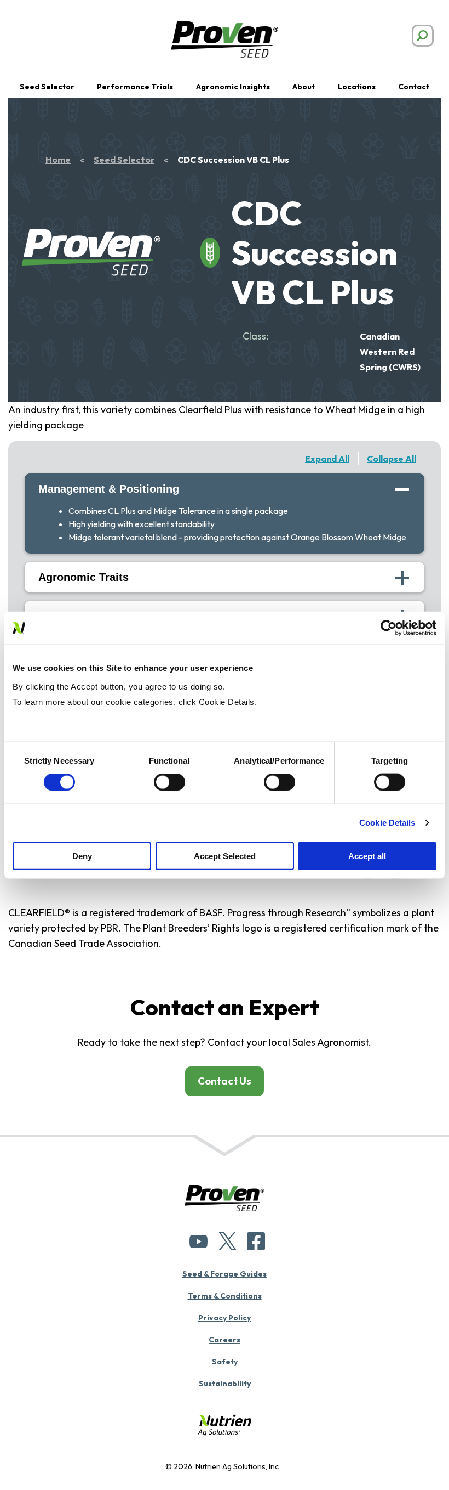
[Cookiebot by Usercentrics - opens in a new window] (388, 628)
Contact (413, 87)
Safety (225, 1362)
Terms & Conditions (225, 1296)
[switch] (169, 782)
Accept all (367, 855)
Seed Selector (47, 87)
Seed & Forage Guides (224, 1274)
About (303, 87)
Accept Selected (225, 855)
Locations (357, 87)
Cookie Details (387, 822)
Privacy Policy (224, 1318)
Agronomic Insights (233, 87)
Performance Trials (135, 87)
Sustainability (225, 1384)
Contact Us (224, 1081)
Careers (224, 1340)
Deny (82, 855)
